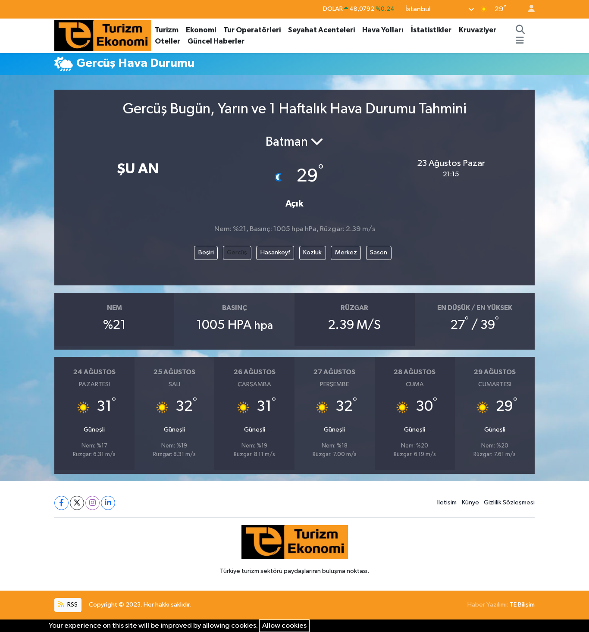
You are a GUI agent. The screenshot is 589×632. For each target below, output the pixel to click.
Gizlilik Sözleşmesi (509, 502)
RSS (72, 604)
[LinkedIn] (108, 503)
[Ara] (520, 30)
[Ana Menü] (520, 41)
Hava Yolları (383, 30)
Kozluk (312, 252)
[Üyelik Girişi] (528, 9)
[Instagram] (92, 503)
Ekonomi (201, 30)
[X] (77, 503)
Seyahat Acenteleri (321, 30)
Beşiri (206, 252)
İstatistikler (431, 30)
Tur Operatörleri (252, 30)
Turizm (167, 30)
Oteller (167, 41)
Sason (378, 252)
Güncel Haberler (216, 41)
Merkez (346, 252)
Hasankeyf (275, 252)
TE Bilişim (522, 604)
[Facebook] (61, 503)
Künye (470, 502)
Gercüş (237, 252)
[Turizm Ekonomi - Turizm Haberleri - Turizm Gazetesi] (102, 35)
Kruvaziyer (477, 30)
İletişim (447, 502)
